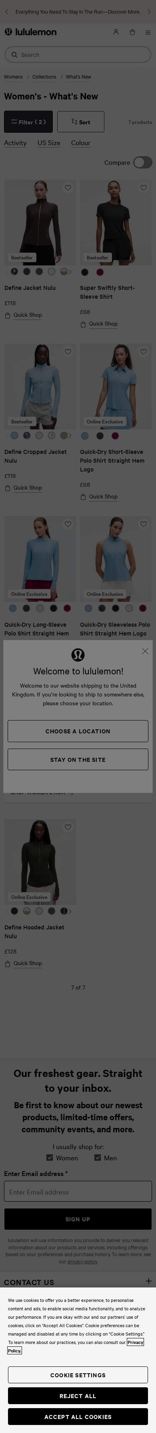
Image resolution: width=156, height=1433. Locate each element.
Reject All (78, 1395)
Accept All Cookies (78, 1416)
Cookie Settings (78, 1374)
